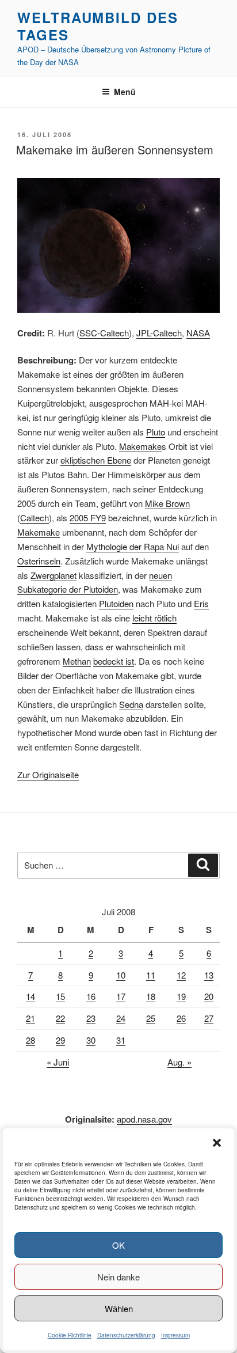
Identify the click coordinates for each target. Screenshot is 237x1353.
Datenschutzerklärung (126, 1335)
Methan (77, 661)
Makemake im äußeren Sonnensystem (114, 149)
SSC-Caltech (104, 333)
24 (120, 1018)
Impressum (175, 1335)
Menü (125, 91)
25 (150, 1018)
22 (60, 1018)
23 (90, 1018)
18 (150, 996)
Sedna (131, 704)
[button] (217, 1143)
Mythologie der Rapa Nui (132, 546)
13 (208, 975)
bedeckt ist (113, 661)
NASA (198, 333)
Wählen (119, 1308)
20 (208, 996)
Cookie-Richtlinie (69, 1335)
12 (181, 975)
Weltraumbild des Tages (97, 25)
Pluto (155, 432)
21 (30, 1018)
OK (118, 1245)
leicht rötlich (154, 618)
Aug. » (179, 1062)
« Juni (58, 1062)
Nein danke (118, 1277)
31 (120, 1040)
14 (30, 996)
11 (150, 975)
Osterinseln (38, 561)
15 (60, 996)
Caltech (34, 517)
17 (120, 996)
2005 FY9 (88, 517)
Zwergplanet (53, 575)
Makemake (140, 446)
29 (60, 1040)
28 (30, 1040)
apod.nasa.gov (144, 1119)
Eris (201, 603)
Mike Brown (167, 503)
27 (208, 1018)
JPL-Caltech (159, 333)
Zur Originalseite (48, 774)
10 (120, 975)
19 (181, 996)
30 (90, 1040)
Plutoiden (116, 603)
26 (181, 1018)
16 (90, 996)
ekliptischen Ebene (95, 460)
